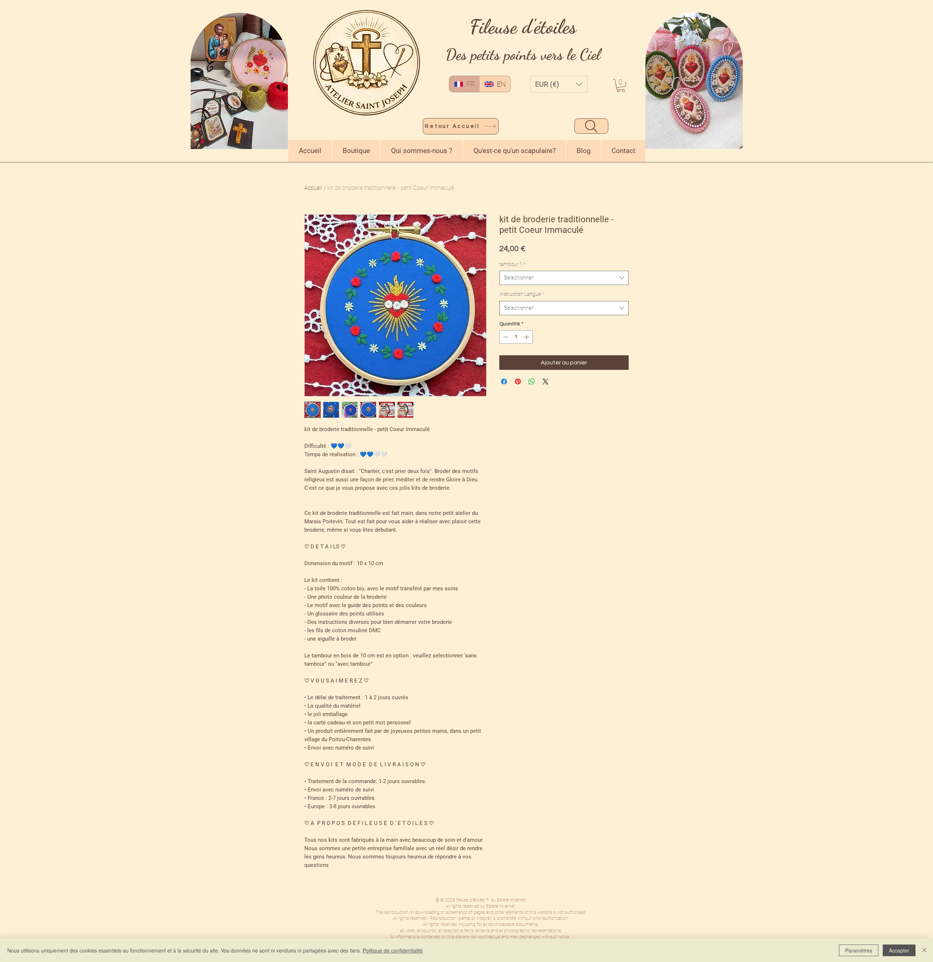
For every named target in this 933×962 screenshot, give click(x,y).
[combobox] (564, 278)
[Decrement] (505, 337)
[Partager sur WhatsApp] (531, 381)
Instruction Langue (521, 294)
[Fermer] (924, 950)
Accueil (313, 187)
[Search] (591, 126)
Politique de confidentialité (393, 950)
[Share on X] (545, 381)
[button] (558, 84)
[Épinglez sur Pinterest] (518, 381)
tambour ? (512, 264)
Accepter (899, 950)
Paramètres (858, 950)
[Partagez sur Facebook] (504, 381)
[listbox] (558, 84)
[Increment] (527, 337)
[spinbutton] (516, 337)
